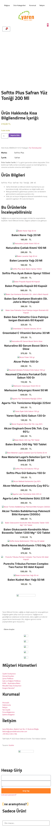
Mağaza (7, 5)
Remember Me (8, 787)
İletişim (42, 5)
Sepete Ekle (15, 135)
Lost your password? (8, 795)
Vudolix (11, 745)
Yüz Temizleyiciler (35, 148)
